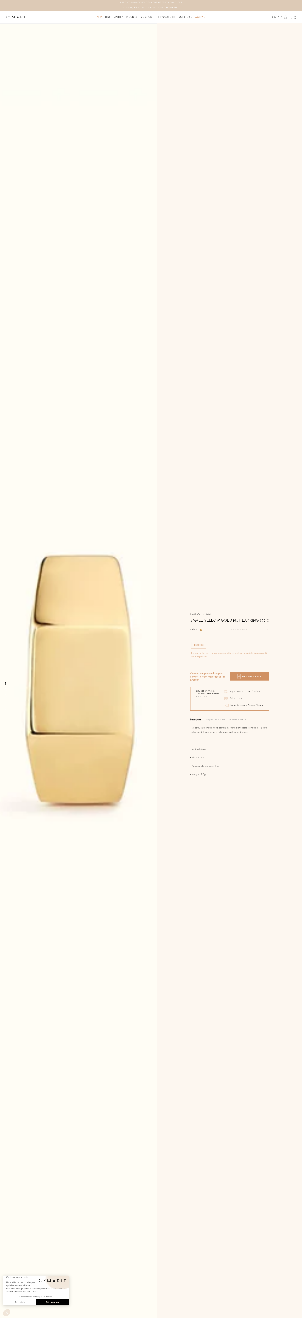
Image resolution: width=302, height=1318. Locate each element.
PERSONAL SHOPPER (251, 676)
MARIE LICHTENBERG (200, 614)
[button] (108, 17)
